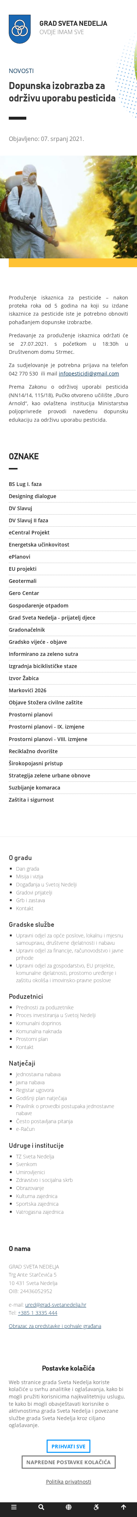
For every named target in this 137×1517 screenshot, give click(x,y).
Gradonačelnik (27, 629)
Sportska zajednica (37, 1203)
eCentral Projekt (29, 532)
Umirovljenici (30, 1172)
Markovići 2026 (27, 690)
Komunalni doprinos (38, 1023)
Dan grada (27, 868)
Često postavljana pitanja (44, 1121)
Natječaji (22, 1063)
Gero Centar (24, 592)
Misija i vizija (29, 876)
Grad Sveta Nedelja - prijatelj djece (52, 617)
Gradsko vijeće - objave (38, 641)
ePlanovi (19, 556)
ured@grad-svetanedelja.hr (55, 1304)
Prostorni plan (32, 1038)
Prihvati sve (68, 1446)
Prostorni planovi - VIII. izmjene (48, 739)
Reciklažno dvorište (33, 751)
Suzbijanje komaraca (34, 787)
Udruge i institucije (36, 1146)
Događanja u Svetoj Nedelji (46, 884)
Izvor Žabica (24, 678)
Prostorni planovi (31, 714)
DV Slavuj (20, 508)
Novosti (21, 71)
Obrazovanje (30, 1187)
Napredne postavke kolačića (68, 1462)
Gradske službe (31, 925)
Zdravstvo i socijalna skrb (44, 1179)
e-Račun (25, 1128)
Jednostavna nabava (38, 1074)
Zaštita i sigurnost (31, 799)
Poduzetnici (26, 997)
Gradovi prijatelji (34, 892)
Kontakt (25, 908)
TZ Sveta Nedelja (35, 1156)
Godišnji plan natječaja (41, 1098)
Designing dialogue (32, 496)
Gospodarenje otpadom (38, 605)
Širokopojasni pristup (36, 763)
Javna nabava (30, 1082)
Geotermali (23, 580)
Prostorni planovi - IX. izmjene (46, 726)
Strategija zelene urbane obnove (49, 775)
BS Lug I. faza (25, 483)
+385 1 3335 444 (37, 1312)
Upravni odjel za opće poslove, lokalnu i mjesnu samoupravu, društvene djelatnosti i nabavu (69, 939)
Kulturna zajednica (36, 1196)
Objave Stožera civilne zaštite (46, 702)
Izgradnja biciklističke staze (43, 666)
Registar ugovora (35, 1089)
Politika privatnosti (68, 1481)
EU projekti (23, 568)
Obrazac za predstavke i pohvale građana (55, 1325)
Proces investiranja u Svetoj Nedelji (56, 1015)
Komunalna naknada (39, 1031)
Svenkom (26, 1164)
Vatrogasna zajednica (40, 1211)
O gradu (20, 858)
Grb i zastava (30, 900)
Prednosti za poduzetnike (45, 1007)
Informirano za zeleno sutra (43, 653)
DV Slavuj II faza (28, 520)
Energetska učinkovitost (39, 544)
